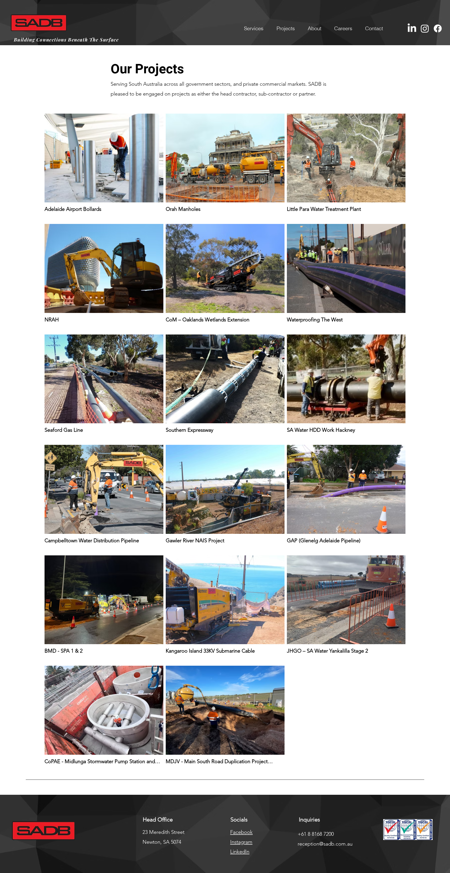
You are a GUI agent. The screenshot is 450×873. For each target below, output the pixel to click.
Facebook (241, 832)
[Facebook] (437, 28)
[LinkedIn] (412, 28)
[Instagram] (425, 28)
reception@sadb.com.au (325, 844)
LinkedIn (239, 851)
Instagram (241, 842)
